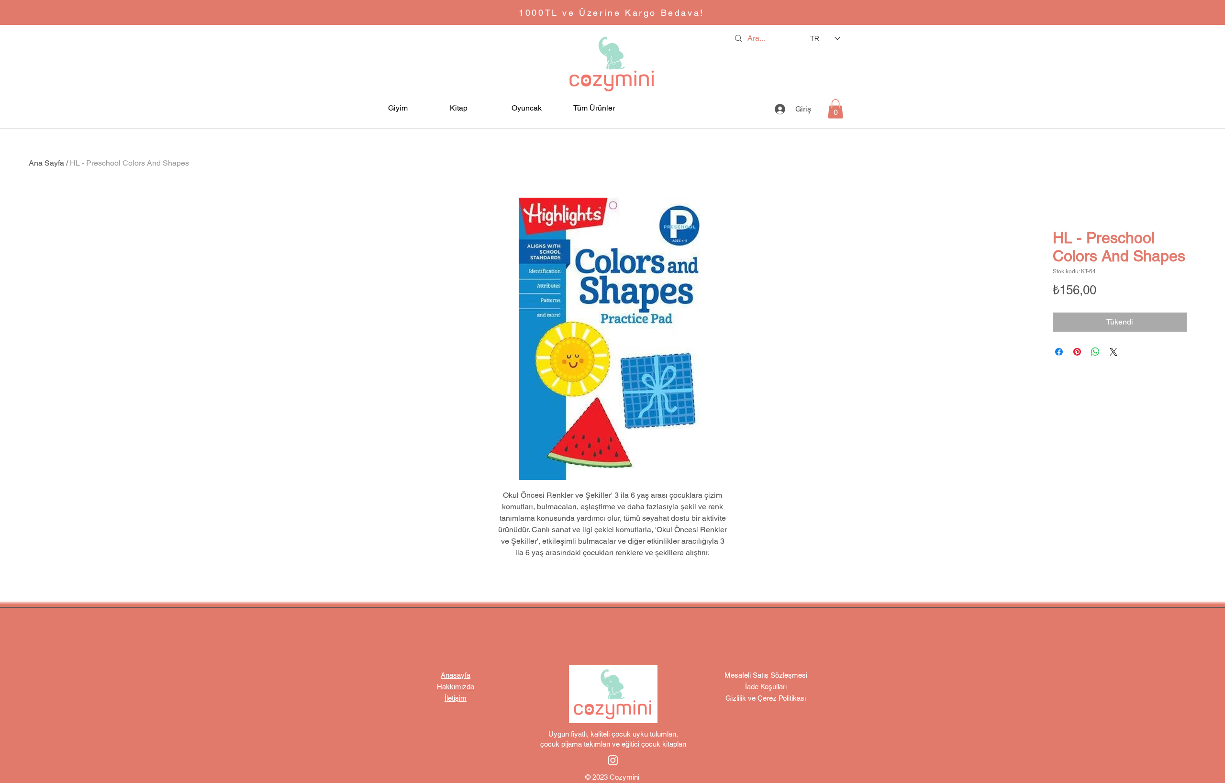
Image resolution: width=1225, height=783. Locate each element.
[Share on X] (1113, 352)
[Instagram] (613, 760)
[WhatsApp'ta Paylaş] (1095, 352)
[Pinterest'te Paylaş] (1077, 352)
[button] (409, 108)
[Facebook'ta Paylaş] (1059, 352)
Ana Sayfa (46, 163)
